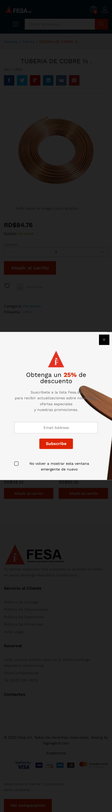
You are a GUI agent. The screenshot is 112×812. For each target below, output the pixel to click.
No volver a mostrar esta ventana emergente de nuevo (59, 466)
